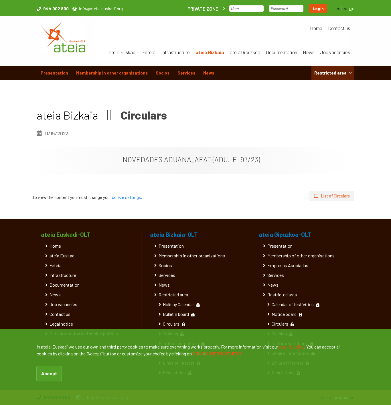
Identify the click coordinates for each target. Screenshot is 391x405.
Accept (49, 373)
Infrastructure (175, 52)
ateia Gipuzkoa (245, 52)
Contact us (339, 28)
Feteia (148, 52)
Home (316, 28)
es (337, 8)
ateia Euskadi (123, 52)
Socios (162, 72)
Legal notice (61, 323)
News (309, 52)
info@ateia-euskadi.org (101, 8)
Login (318, 8)
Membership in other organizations (112, 72)
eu (344, 8)
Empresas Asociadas (287, 265)
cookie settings (126, 197)
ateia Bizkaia (210, 52)
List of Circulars (335, 195)
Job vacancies (335, 52)
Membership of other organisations (301, 255)
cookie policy (291, 346)
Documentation (281, 52)
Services (186, 72)
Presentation (54, 72)
